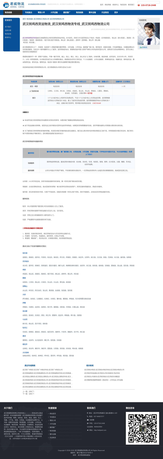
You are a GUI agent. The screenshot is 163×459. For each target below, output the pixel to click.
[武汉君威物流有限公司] (14, 5)
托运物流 (105, 12)
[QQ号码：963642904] (143, 47)
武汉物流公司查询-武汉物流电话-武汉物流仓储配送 (102, 376)
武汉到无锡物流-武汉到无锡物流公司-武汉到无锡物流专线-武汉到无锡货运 (48, 387)
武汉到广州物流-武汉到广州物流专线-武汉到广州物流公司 (43, 370)
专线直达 (28, 12)
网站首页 (52, 413)
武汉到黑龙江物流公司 (41, 19)
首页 (101, 5)
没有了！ (32, 391)
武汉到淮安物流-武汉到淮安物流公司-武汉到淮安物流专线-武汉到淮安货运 (48, 380)
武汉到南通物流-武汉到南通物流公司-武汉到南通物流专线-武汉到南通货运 (48, 373)
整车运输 (92, 12)
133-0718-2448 (148, 5)
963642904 (98, 427)
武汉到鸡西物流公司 (57, 19)
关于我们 (8, 27)
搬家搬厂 (66, 12)
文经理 (91, 420)
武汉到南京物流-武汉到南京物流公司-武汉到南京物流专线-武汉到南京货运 (48, 383)
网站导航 (108, 5)
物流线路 (79, 12)
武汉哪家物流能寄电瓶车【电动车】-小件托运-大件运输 (103, 380)
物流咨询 (123, 5)
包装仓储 (8, 30)
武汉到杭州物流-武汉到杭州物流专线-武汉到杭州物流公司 (104, 370)
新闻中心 (116, 5)
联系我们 (131, 5)
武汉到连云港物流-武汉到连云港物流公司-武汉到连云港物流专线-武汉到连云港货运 (51, 376)
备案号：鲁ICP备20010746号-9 (81, 453)
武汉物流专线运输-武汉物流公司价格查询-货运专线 (102, 373)
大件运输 (54, 12)
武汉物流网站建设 (84, 455)
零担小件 (41, 12)
